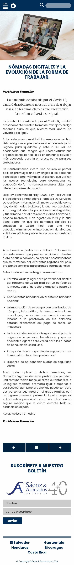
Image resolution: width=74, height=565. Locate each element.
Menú (5, 3)
